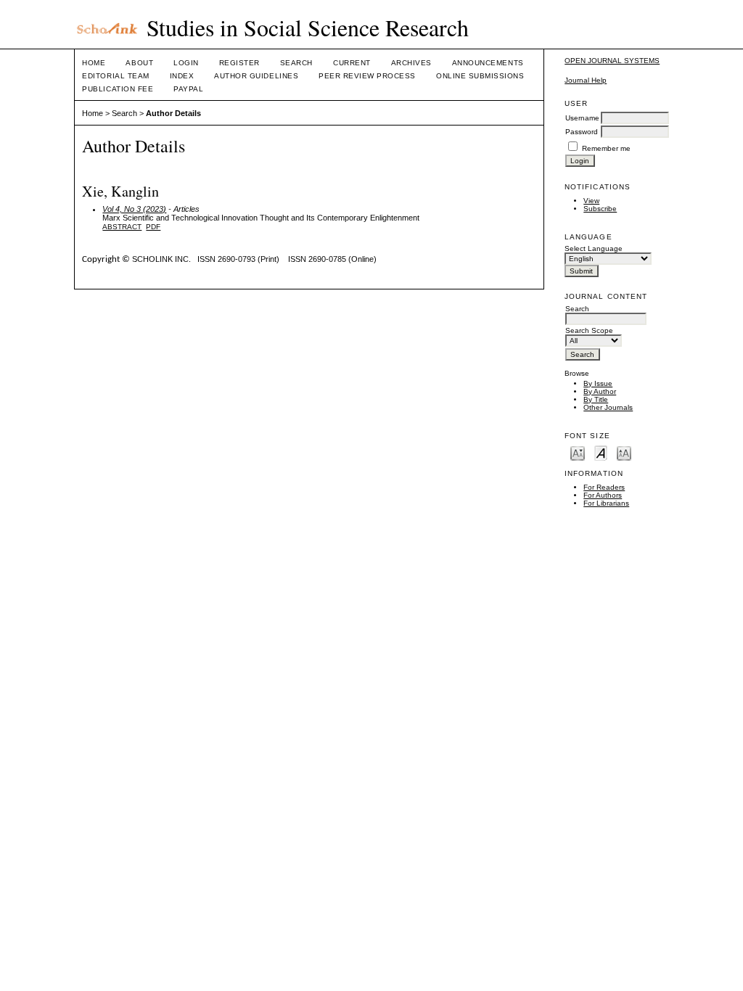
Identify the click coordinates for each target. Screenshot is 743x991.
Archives (411, 63)
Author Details (173, 113)
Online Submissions (480, 76)
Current (352, 63)
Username (582, 118)
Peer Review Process (367, 76)
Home (93, 63)
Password (581, 132)
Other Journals (608, 407)
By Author (599, 391)
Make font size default (601, 452)
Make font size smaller (577, 452)
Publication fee (117, 89)
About (139, 63)
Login (186, 63)
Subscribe (600, 209)
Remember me (606, 148)
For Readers (604, 487)
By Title (595, 399)
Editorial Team (115, 76)
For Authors (602, 495)
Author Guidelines (256, 76)
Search (296, 63)
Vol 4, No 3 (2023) (134, 209)
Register (239, 63)
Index (182, 76)
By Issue (597, 383)
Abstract (121, 227)
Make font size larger (624, 452)
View (591, 201)
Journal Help (586, 80)
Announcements (488, 63)
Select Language (594, 248)
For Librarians (606, 503)
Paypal (188, 89)
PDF (153, 227)
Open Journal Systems (612, 61)
